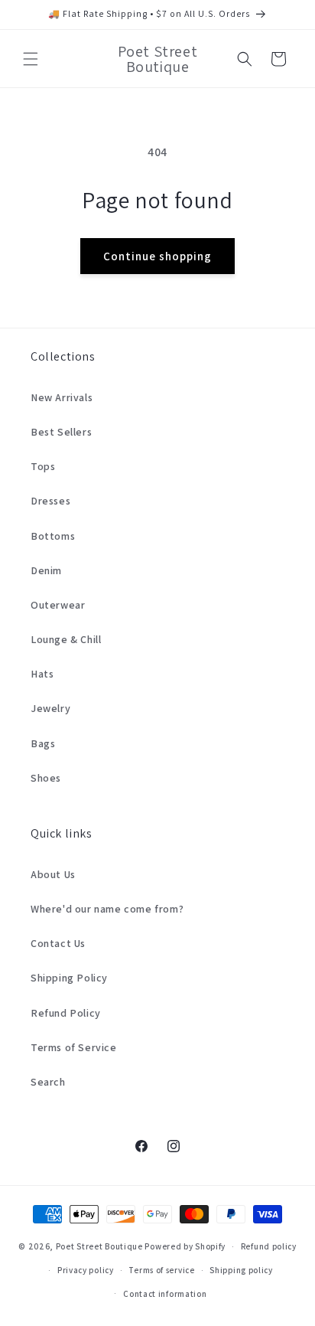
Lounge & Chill (66, 639)
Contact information (164, 1293)
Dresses (50, 501)
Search (48, 1082)
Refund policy (269, 1246)
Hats (42, 674)
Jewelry (50, 708)
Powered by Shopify (185, 1246)
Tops (43, 466)
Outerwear (58, 605)
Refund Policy (66, 1013)
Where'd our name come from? (107, 909)
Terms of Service (74, 1047)
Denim (46, 570)
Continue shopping (157, 256)
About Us (53, 874)
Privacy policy (85, 1270)
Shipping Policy (69, 978)
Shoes (46, 778)
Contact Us (58, 943)
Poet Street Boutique (99, 1246)
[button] (30, 59)
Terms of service (161, 1270)
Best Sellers (61, 432)
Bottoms (53, 536)
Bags (43, 743)
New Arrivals (62, 397)
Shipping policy (241, 1270)
